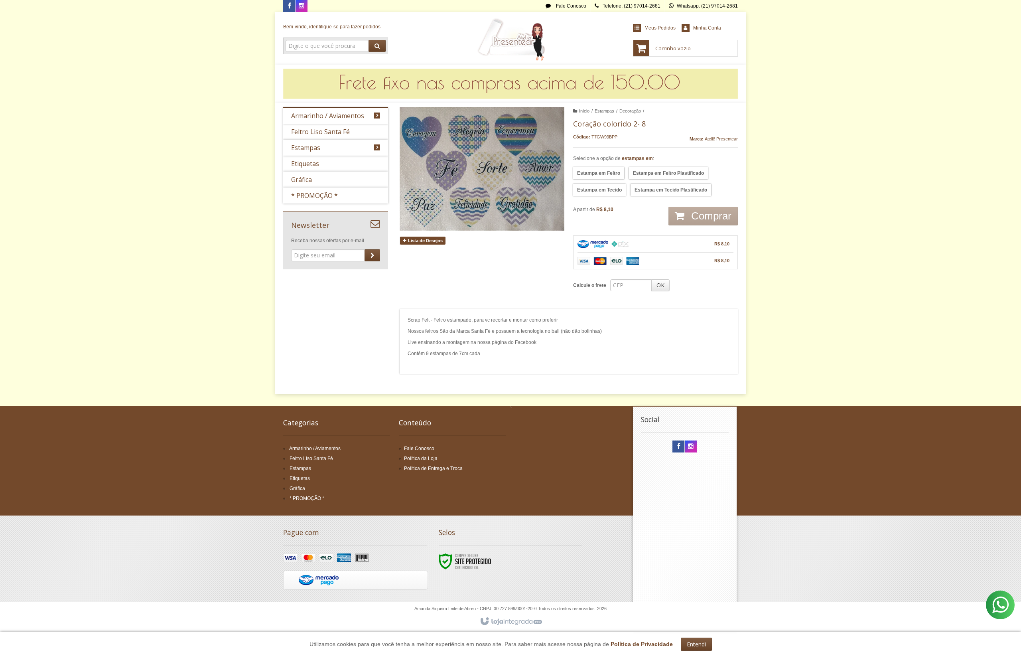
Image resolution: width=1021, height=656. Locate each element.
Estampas (604, 111)
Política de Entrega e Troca (433, 468)
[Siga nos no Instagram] (301, 6)
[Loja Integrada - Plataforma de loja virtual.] (511, 621)
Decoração (630, 111)
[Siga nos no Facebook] (289, 6)
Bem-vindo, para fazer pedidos (331, 27)
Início (584, 111)
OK (660, 285)
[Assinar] (372, 255)
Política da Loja (421, 458)
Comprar (709, 216)
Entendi (696, 644)
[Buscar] (377, 46)
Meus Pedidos (660, 28)
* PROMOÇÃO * (307, 498)
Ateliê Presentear (721, 138)
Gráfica (297, 488)
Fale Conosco (570, 6)
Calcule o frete (589, 285)
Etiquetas (300, 478)
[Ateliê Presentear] (510, 38)
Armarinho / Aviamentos (315, 448)
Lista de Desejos (425, 240)
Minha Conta (707, 28)
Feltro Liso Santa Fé (311, 458)
